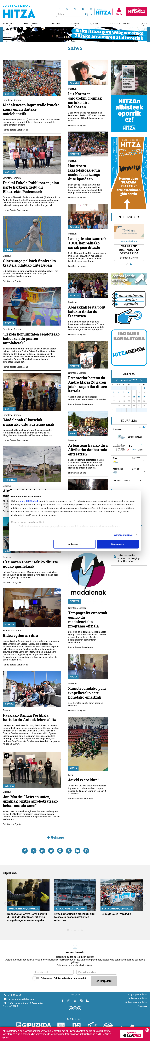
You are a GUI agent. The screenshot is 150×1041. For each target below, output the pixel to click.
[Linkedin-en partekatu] (77, 851)
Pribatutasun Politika (51, 978)
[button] (132, 480)
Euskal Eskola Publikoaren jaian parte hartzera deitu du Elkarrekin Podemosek (31, 187)
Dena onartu (117, 544)
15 (139, 397)
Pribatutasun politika (136, 1002)
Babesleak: (75, 1019)
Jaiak (72, 433)
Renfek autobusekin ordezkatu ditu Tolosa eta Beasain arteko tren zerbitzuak (74, 917)
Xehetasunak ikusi (123, 535)
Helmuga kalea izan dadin (115, 913)
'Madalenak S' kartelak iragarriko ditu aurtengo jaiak (28, 422)
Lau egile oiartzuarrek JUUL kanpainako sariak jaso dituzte (87, 243)
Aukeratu (73, 544)
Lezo (70, 775)
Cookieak (142, 1006)
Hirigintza (10, 480)
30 (130, 388)
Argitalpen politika (137, 994)
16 (144, 397)
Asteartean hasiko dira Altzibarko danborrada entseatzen (88, 449)
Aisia (7, 551)
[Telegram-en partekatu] (60, 851)
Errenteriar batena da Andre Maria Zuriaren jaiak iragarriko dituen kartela (87, 384)
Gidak (144, 23)
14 (134, 397)
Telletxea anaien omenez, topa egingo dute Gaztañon (129, 558)
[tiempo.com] (144, 426)
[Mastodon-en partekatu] (42, 851)
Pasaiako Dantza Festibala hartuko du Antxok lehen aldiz (29, 717)
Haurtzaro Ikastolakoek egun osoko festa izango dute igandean (84, 172)
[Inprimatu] (86, 851)
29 (125, 388)
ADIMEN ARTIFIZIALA (120, 23)
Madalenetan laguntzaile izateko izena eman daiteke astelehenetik (31, 109)
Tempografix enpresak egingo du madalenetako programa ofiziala (87, 619)
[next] (141, 380)
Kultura (9, 704)
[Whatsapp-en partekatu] (69, 851)
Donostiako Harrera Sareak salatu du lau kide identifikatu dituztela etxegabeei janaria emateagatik (27, 917)
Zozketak (95, 23)
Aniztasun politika (137, 998)
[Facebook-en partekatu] (25, 851)
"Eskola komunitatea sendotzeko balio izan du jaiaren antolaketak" (31, 338)
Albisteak (8, 23)
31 (135, 388)
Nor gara (75, 994)
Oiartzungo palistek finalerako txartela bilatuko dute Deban (29, 263)
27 (115, 388)
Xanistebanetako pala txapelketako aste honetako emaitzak (87, 693)
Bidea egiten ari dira (20, 635)
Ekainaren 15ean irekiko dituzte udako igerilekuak (30, 564)
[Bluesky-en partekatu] (51, 851)
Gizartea (9, 94)
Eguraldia (129, 420)
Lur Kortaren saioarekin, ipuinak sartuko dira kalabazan (85, 100)
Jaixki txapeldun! (83, 779)
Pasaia (6, 710)
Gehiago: (117, 481)
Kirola (8, 250)
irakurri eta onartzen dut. (63, 978)
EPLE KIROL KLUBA (129, 249)
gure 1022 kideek (29, 501)
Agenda (75, 23)
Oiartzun (7, 256)
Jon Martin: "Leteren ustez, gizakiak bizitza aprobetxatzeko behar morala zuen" (30, 801)
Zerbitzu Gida (129, 217)
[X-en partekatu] (33, 851)
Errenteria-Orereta (12, 100)
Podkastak (55, 23)
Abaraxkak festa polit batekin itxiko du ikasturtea (86, 311)
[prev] (117, 380)
